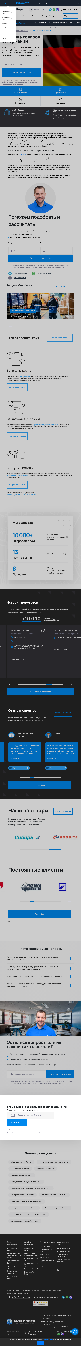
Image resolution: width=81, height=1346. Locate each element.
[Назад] (10, 326)
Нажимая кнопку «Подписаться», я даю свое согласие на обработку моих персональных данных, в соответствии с (40, 1131)
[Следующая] (70, 326)
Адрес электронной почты (29, 1115)
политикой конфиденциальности (38, 1132)
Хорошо (40, 1343)
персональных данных (47, 1339)
